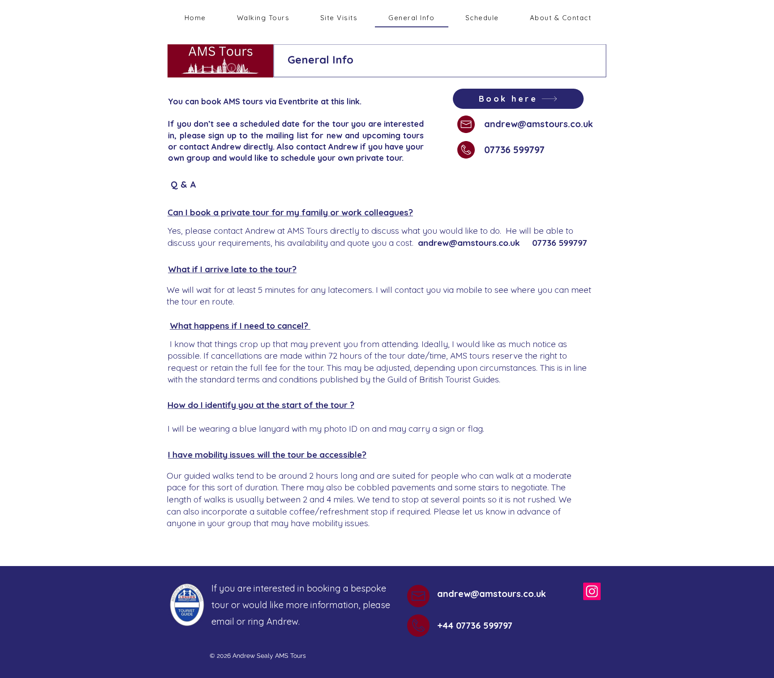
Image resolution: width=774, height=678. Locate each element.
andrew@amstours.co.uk (538, 123)
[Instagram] (592, 591)
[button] (339, 18)
